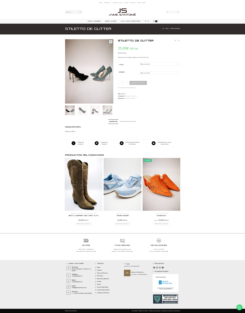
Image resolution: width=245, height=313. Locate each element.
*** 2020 (127, 264)
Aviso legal (134, 310)
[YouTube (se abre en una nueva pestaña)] (178, 12)
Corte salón (133, 96)
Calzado (127, 96)
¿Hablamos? (107, 2)
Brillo (125, 98)
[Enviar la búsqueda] (80, 12)
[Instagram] (157, 267)
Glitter (133, 98)
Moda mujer (89, 213)
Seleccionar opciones (83, 223)
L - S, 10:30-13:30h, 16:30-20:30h (82, 293)
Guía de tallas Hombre (103, 290)
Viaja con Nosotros (102, 273)
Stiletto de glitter (175, 28)
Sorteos (99, 281)
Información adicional (128, 121)
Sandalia (161, 215)
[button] (110, 41)
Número (122, 72)
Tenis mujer (122, 215)
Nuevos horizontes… (137, 272)
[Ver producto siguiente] (178, 40)
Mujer (98, 267)
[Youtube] (163, 267)
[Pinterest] (160, 267)
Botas (72, 213)
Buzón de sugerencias (103, 278)
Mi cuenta (133, 2)
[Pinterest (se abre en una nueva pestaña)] (171, 12)
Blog (100, 2)
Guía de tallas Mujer (102, 287)
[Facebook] (154, 267)
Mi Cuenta (100, 276)
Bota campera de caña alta (83, 215)
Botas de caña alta (78, 213)
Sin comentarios (135, 266)
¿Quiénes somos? (117, 2)
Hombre (99, 270)
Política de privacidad (154, 310)
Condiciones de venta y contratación (170, 310)
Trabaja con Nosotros (103, 292)
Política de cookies (143, 310)
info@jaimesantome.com (79, 287)
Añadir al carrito (138, 83)
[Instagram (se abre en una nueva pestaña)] (174, 12)
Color (121, 64)
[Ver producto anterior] (175, 40)
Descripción (113, 121)
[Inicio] (163, 28)
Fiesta (129, 98)
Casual (84, 213)
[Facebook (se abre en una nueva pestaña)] (167, 12)
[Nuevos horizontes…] (127, 273)
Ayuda (126, 2)
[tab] (113, 121)
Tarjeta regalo (141, 2)
